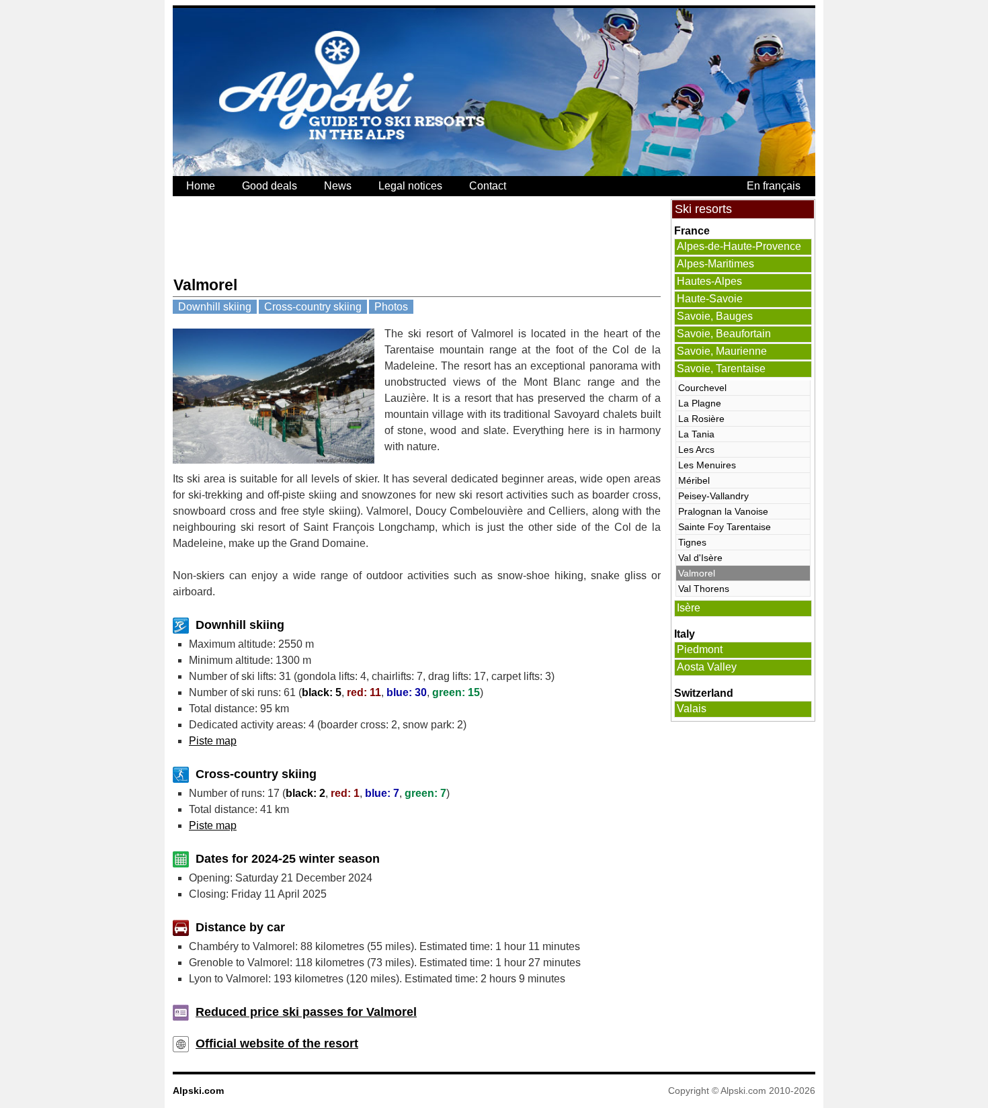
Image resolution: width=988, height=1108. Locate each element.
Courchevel (702, 387)
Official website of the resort (277, 1043)
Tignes (692, 542)
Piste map (213, 741)
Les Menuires (707, 465)
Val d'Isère (700, 557)
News (338, 185)
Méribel (694, 480)
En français (773, 185)
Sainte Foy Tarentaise (724, 526)
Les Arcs (696, 449)
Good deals (269, 185)
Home (200, 185)
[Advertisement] (417, 236)
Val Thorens (703, 588)
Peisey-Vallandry (713, 496)
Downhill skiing (214, 306)
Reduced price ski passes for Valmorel (306, 1012)
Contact (487, 185)
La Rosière (701, 418)
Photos (391, 306)
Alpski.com (198, 1090)
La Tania (696, 434)
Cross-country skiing (313, 306)
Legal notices (410, 185)
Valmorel (696, 573)
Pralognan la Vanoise (723, 511)
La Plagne (699, 403)
